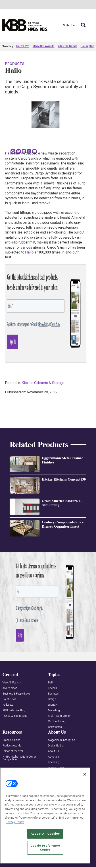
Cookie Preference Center (45, 847)
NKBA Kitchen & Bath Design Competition (19, 758)
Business (53, 693)
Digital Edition (56, 745)
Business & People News (16, 693)
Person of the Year (12, 751)
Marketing (54, 710)
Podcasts (7, 704)
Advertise (53, 756)
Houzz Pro (22, 46)
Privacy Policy (15, 822)
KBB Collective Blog (13, 710)
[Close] (85, 774)
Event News (9, 699)
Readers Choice (11, 740)
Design (52, 699)
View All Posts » (11, 682)
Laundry (53, 704)
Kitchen (52, 688)
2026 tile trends (67, 46)
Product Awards (11, 745)
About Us (53, 751)
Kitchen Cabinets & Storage (43, 383)
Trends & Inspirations (14, 716)
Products (14, 64)
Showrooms (55, 727)
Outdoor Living (56, 721)
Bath (51, 682)
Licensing (53, 762)
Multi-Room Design (59, 716)
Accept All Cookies (45, 833)
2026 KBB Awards (43, 46)
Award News (9, 688)
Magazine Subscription (61, 740)
